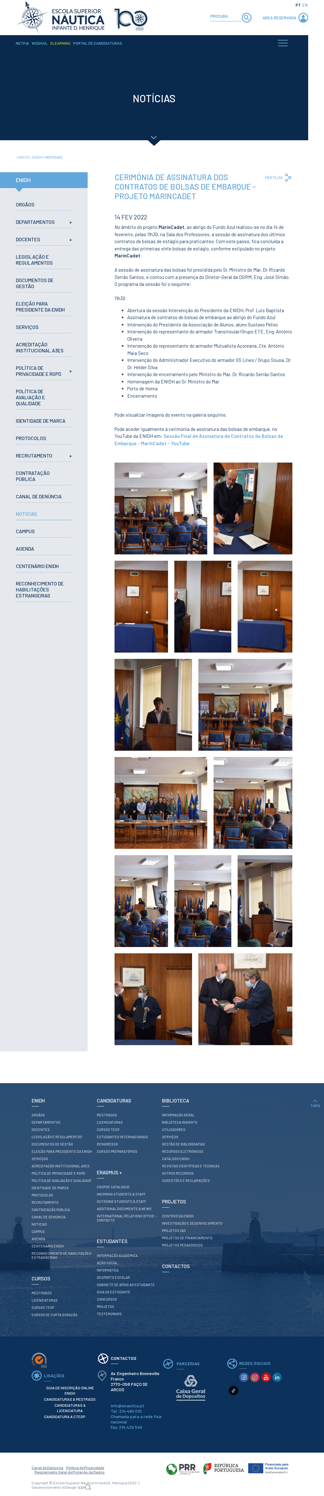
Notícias (53, 157)
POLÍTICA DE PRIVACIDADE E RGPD (38, 371)
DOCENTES (28, 239)
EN (305, 5)
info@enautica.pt (127, 1405)
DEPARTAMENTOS (35, 222)
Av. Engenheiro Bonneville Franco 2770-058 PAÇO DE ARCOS (135, 1381)
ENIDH (36, 157)
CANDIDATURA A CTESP (64, 1416)
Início (22, 157)
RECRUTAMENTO (34, 455)
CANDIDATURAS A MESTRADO (70, 1399)
